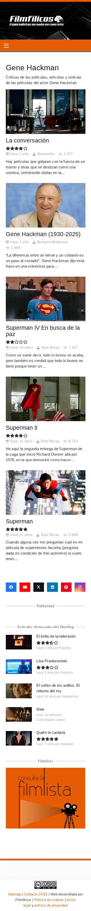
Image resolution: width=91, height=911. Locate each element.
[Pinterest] (66, 587)
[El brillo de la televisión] (19, 642)
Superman (19, 521)
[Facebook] (11, 587)
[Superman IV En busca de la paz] (45, 299)
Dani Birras (50, 347)
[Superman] (45, 492)
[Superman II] (45, 399)
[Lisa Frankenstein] (19, 666)
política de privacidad (51, 905)
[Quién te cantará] (19, 738)
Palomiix (65, 648)
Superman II (21, 428)
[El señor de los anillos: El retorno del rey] (19, 690)
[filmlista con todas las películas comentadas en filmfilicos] (45, 827)
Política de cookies (49, 900)
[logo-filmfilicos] (37, 20)
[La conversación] (45, 111)
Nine (40, 709)
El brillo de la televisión (56, 636)
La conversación (27, 140)
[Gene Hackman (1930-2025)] (45, 205)
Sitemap (14, 894)
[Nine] (19, 714)
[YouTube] (24, 587)
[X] (38, 587)
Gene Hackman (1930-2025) (43, 234)
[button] (6, 45)
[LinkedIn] (52, 587)
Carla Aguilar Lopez (50, 719)
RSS (44, 894)
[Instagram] (80, 587)
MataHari (67, 744)
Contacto (30, 894)
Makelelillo (46, 154)
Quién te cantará (50, 732)
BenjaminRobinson (53, 242)
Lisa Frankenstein (51, 661)
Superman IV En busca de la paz (43, 331)
